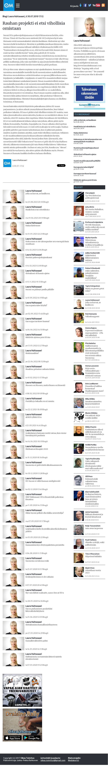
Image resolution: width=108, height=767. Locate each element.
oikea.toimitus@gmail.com (53, 760)
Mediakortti (73, 760)
